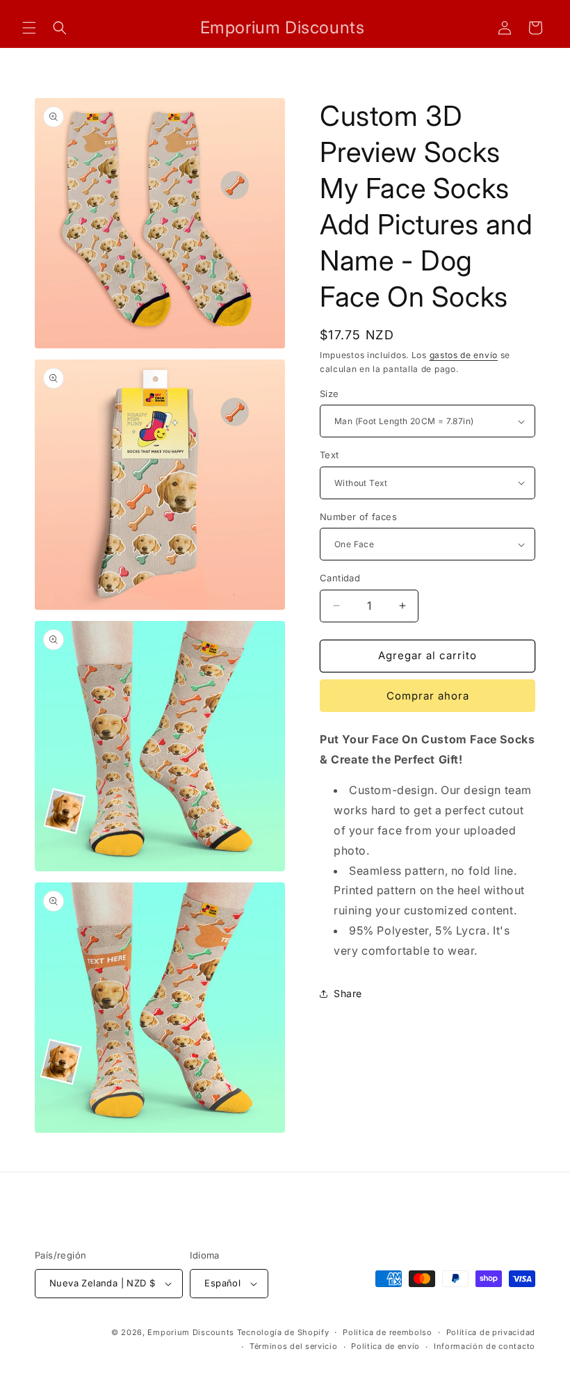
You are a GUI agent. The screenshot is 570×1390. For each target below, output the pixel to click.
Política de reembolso (387, 1332)
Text (329, 454)
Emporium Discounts (190, 1332)
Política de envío (385, 1346)
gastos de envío (464, 355)
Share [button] (348, 993)
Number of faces (358, 516)
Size (329, 393)
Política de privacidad (490, 1332)
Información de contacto (484, 1346)
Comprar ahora (427, 695)
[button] (29, 28)
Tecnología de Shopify (283, 1332)
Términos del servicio (294, 1346)
